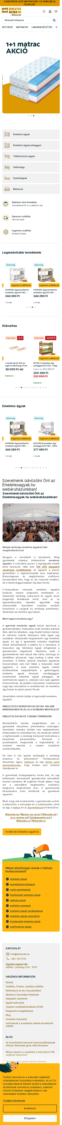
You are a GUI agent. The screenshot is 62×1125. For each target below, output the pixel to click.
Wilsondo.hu (12, 814)
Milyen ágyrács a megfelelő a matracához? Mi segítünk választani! (30, 1053)
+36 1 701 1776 (18, 958)
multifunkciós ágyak (20, 926)
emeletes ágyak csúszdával (25, 916)
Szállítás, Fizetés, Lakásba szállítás (24, 986)
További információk (14, 1100)
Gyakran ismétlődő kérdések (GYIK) (24, 1007)
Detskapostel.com (40, 817)
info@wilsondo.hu (20, 954)
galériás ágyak (18, 900)
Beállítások (30, 1108)
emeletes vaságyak (20, 905)
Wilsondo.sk (49, 814)
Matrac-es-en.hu (30, 814)
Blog (8, 1015)
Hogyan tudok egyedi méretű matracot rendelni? (26, 1063)
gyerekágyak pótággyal (22, 884)
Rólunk (9, 982)
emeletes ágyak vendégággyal (26, 911)
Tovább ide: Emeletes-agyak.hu (22, 831)
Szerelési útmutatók (16, 1019)
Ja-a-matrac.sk (19, 817)
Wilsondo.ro (39, 820)
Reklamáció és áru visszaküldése (23, 990)
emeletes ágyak (18, 879)
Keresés (54, 20)
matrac (17, 807)
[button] (28, 115)
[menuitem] (7, 27)
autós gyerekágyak (20, 889)
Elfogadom (30, 1118)
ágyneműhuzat (36, 807)
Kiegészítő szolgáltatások (19, 1011)
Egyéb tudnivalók (15, 1002)
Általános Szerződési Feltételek (22, 994)
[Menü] (56, 11)
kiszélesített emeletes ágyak (25, 895)
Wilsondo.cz (23, 820)
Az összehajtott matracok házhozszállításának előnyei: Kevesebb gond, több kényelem (30, 1044)
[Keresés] (44, 11)
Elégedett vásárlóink (17, 998)
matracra (29, 762)
